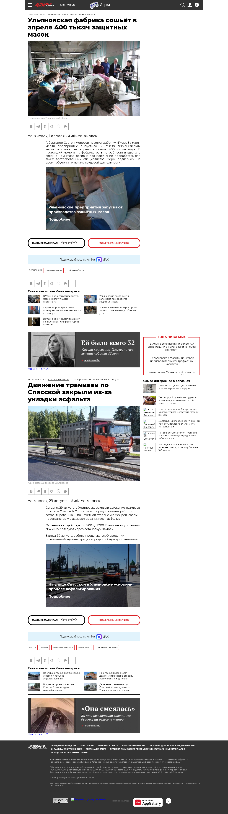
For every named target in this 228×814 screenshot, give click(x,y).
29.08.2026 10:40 (36, 379)
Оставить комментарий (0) (114, 243)
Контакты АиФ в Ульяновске (66, 749)
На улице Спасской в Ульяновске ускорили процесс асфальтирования (90, 586)
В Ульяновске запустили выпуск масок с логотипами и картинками (61, 299)
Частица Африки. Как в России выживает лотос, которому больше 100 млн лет (178, 447)
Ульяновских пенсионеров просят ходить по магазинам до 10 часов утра (118, 310)
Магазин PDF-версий (133, 745)
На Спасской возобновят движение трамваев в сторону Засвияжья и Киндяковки (116, 676)
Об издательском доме (63, 745)
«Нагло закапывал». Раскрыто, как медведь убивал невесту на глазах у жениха (178, 412)
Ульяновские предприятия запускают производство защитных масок (85, 209)
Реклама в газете (108, 745)
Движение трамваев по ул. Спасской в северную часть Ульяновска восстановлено (114, 687)
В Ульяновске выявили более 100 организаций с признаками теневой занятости (172, 346)
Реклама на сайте (96, 749)
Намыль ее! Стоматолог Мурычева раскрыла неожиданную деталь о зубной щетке (178, 435)
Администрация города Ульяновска (48, 483)
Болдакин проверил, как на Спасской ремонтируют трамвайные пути (58, 687)
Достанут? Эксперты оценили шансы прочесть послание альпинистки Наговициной (179, 424)
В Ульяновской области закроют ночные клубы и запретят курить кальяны (61, 321)
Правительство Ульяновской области (49, 118)
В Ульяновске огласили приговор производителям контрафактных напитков (171, 361)
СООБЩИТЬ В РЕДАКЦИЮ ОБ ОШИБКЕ (69, 753)
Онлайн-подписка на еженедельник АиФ (172, 745)
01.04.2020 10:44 (36, 14)
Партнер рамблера (120, 801)
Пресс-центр (87, 745)
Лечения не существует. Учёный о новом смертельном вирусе (177, 387)
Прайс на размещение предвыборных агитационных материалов (147, 749)
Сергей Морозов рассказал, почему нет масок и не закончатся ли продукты (62, 310)
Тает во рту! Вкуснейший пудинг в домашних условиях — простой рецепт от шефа (177, 400)
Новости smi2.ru (39, 369)
